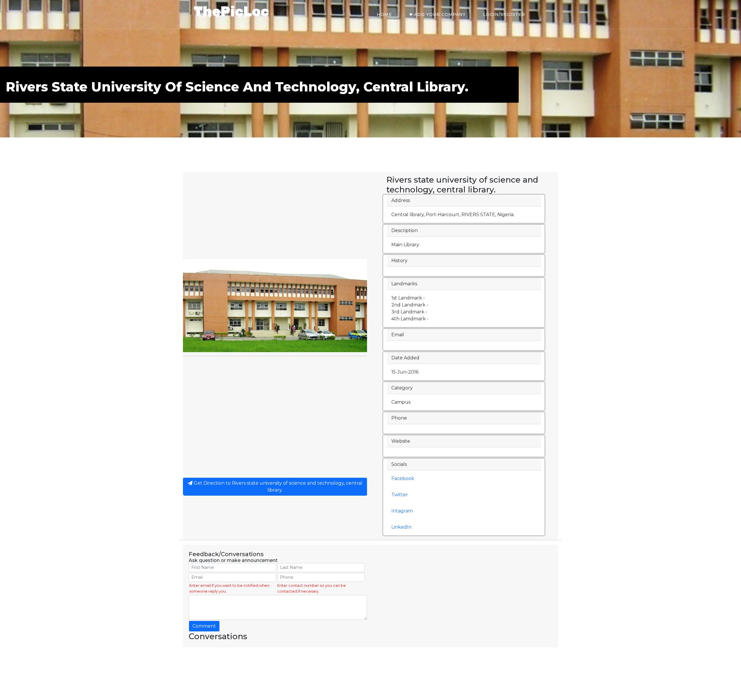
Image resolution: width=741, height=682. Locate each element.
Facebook (402, 478)
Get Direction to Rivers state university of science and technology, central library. (277, 486)
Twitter (399, 494)
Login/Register (504, 14)
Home (384, 14)
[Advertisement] (275, 215)
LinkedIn (401, 527)
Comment (204, 626)
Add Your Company (439, 14)
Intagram (402, 511)
